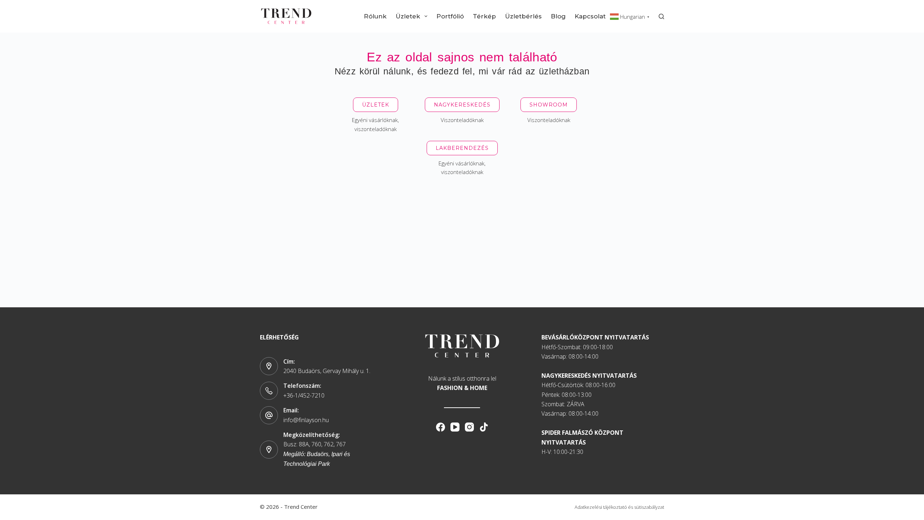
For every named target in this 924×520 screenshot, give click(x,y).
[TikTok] (483, 427)
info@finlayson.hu (306, 420)
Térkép (484, 16)
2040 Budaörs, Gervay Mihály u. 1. (326, 371)
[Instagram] (469, 427)
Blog (558, 16)
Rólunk (375, 16)
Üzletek (408, 16)
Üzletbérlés (523, 16)
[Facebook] (440, 427)
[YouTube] (454, 427)
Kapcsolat (590, 16)
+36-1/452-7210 (303, 395)
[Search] (661, 16)
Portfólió (450, 16)
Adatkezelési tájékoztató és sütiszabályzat (619, 507)
